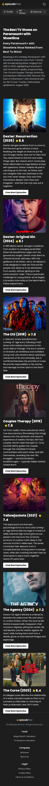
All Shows (24, 752)
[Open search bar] (44, 4)
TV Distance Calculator (24, 740)
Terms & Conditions (24, 777)
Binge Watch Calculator (24, 736)
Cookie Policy (25, 773)
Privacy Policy (24, 768)
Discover (37, 11)
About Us (25, 756)
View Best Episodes (15, 192)
